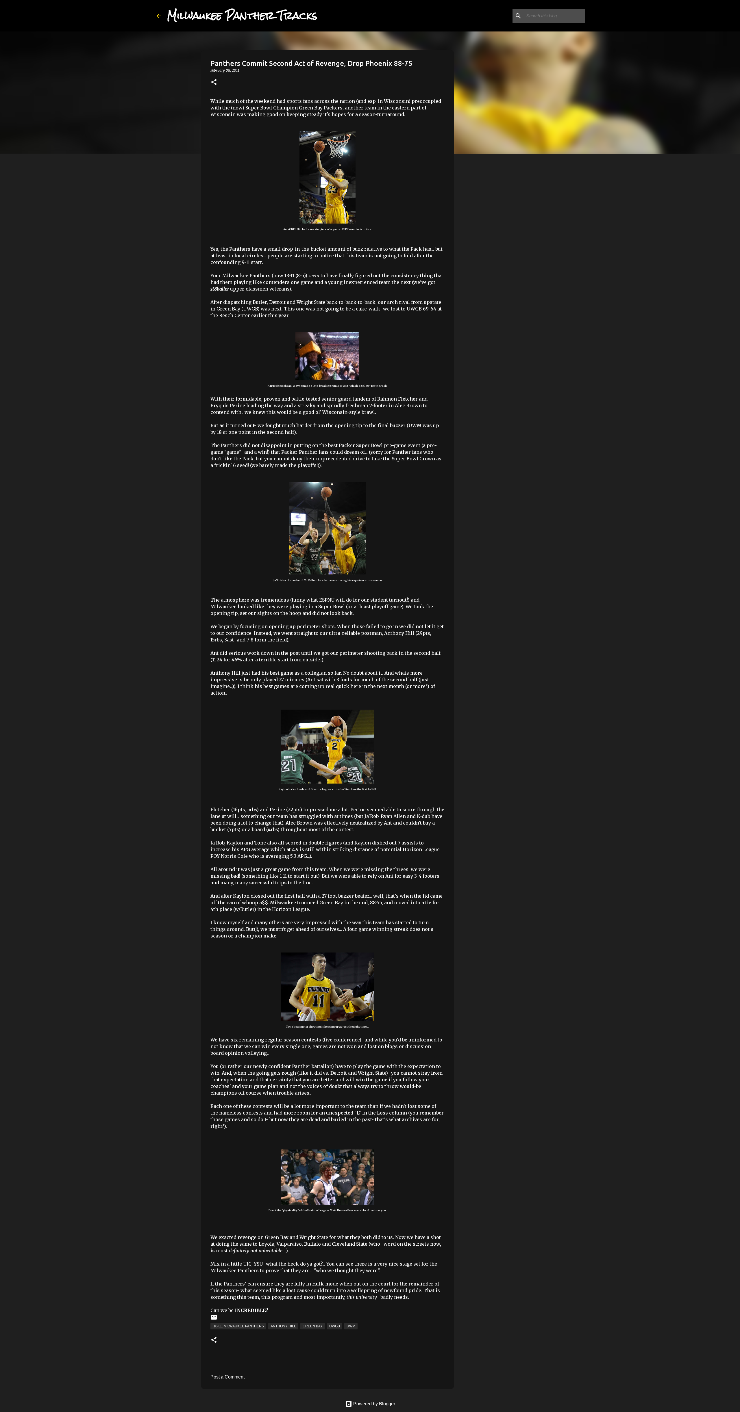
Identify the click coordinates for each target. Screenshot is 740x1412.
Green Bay (313, 1326)
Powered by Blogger (373, 1403)
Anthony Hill (283, 1326)
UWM (351, 1326)
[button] (213, 82)
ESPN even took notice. (357, 229)
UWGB (334, 1326)
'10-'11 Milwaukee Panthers (238, 1326)
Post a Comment (227, 1376)
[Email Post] (213, 1320)
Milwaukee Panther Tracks (242, 16)
